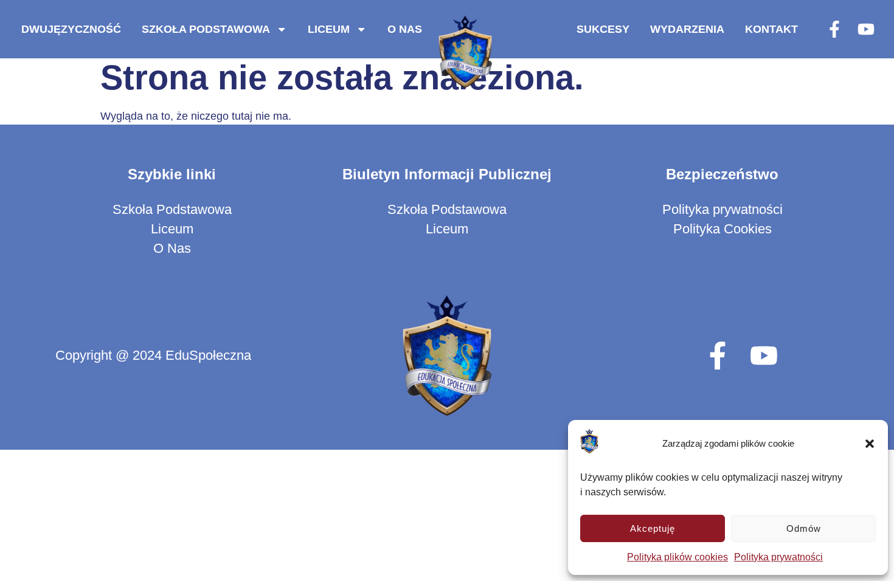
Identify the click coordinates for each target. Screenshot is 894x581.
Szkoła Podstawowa (206, 28)
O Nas (404, 28)
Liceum (329, 28)
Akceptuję (652, 528)
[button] (870, 444)
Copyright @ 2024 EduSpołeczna (153, 355)
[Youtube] (866, 29)
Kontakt (771, 28)
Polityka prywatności (778, 557)
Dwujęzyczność (71, 28)
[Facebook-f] (834, 29)
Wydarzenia (687, 28)
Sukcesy (603, 28)
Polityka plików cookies (677, 557)
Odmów (803, 528)
